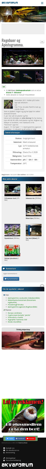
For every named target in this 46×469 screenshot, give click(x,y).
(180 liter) (11, 238)
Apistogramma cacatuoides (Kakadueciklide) (24, 298)
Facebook (21, 438)
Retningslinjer (10, 458)
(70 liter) (32, 239)
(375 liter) (11, 199)
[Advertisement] (23, 374)
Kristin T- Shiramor (13, 92)
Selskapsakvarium (23, 90)
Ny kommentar (12, 279)
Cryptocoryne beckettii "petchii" (19, 315)
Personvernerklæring (13, 460)
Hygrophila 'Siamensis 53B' (17, 320)
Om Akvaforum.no (12, 450)
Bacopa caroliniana (15, 313)
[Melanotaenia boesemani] (11, 76)
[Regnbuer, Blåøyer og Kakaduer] (23, 57)
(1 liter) (11, 259)
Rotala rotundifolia (14, 322)
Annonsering (10, 452)
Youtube (31, 438)
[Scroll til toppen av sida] (42, 286)
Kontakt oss (10, 448)
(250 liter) (33, 198)
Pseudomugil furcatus (16, 305)
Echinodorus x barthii (15, 317)
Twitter (11, 438)
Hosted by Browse (22, 443)
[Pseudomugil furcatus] (27, 76)
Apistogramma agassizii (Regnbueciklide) (22, 307)
